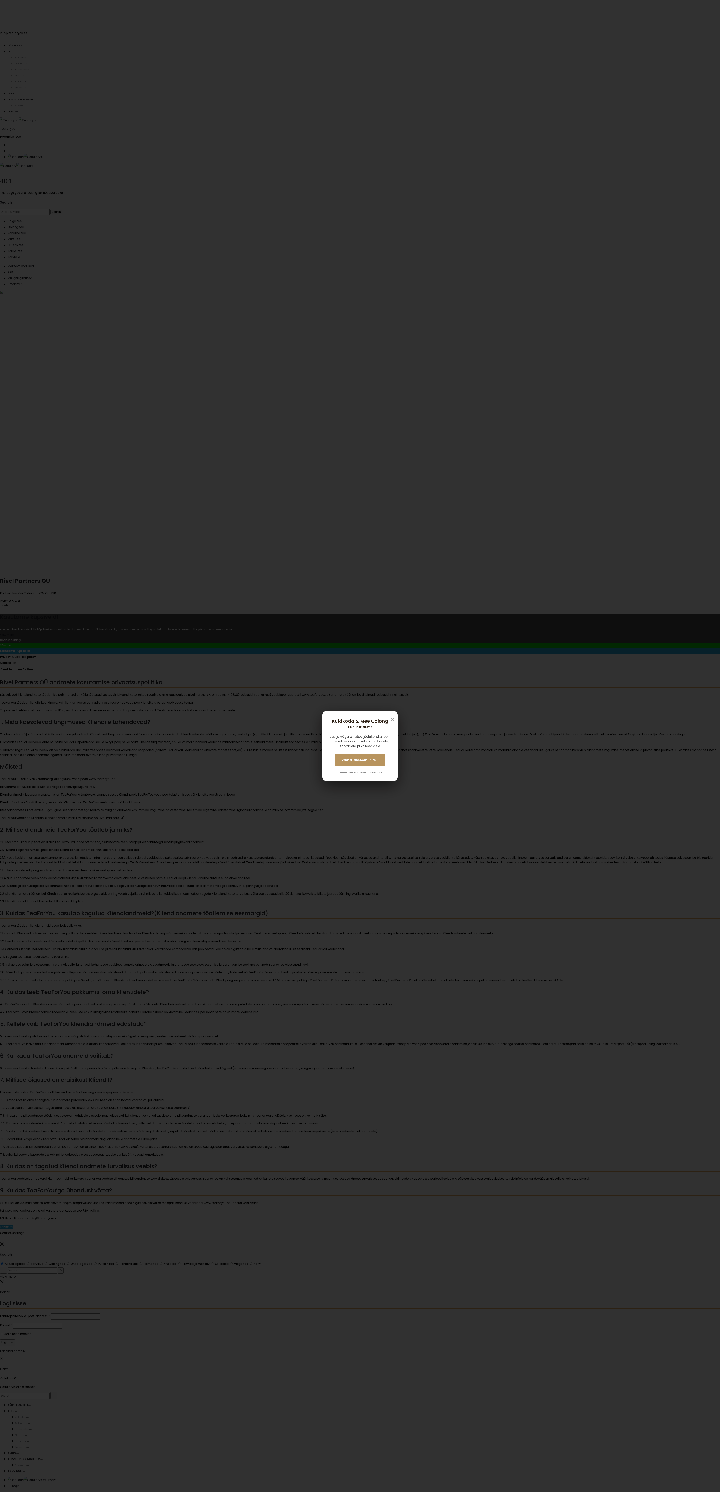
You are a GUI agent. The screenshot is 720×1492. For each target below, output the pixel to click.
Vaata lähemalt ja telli (360, 760)
